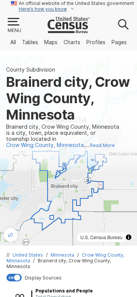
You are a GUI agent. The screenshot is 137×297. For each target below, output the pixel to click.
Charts (72, 42)
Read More (102, 145)
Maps (50, 42)
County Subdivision (30, 70)
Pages (119, 42)
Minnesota (62, 255)
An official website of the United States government (76, 3)
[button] (14, 25)
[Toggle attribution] (128, 237)
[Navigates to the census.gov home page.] (69, 30)
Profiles (95, 42)
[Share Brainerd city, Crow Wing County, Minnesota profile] (11, 235)
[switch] (70, 277)
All (13, 42)
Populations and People (64, 291)
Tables (30, 42)
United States (28, 255)
